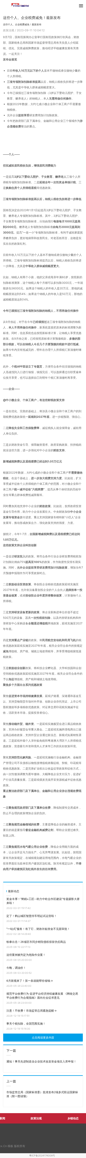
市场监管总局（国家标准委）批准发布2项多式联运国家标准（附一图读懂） (42, 1094)
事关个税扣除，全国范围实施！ (26, 1023)
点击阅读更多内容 (43, 1037)
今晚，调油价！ (16, 967)
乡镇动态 (73, 1118)
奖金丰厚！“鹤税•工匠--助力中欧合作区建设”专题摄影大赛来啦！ (43, 901)
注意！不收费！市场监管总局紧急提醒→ (31, 1010)
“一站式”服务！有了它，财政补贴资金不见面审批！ (38, 928)
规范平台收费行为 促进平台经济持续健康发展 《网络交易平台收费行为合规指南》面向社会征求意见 (42, 995)
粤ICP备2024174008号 (42, 1155)
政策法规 (9, 30)
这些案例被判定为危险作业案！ (26, 954)
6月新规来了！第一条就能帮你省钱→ (29, 980)
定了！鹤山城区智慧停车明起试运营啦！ (31, 916)
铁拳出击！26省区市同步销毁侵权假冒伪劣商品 (36, 941)
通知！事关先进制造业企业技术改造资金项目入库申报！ (41, 1061)
